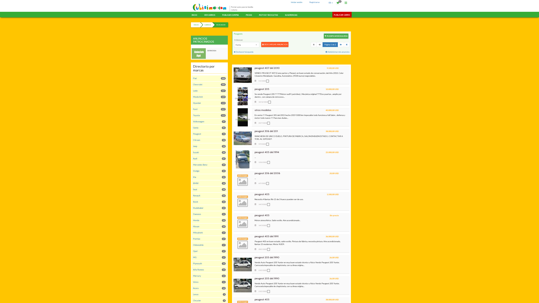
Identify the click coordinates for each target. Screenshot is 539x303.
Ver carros (209, 15)
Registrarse (314, 2)
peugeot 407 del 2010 (267, 68)
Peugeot (209, 134)
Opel (209, 251)
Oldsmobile (209, 245)
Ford (209, 109)
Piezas (249, 15)
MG (209, 257)
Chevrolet (209, 84)
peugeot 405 (262, 194)
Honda (209, 220)
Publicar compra (230, 15)
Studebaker (209, 208)
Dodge (209, 171)
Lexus (209, 294)
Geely (209, 127)
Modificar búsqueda (337, 36)
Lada (209, 90)
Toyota (209, 115)
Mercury (209, 276)
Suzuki (209, 152)
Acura (209, 288)
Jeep (209, 146)
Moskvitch (209, 97)
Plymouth (209, 263)
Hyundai (209, 103)
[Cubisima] (209, 7)
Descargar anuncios (276, 44)
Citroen (209, 140)
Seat (209, 189)
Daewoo (209, 214)
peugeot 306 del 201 (266, 131)
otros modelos (263, 110)
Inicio (194, 15)
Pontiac (209, 238)
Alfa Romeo (209, 269)
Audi (209, 158)
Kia (209, 177)
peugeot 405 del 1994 (267, 152)
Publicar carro (342, 15)
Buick (209, 201)
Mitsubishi (209, 232)
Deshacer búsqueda (244, 52)
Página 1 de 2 (330, 44)
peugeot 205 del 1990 (267, 257)
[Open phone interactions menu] (346, 3)
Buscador (220, 25)
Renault (209, 195)
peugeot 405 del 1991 (266, 236)
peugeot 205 (262, 89)
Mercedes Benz (209, 164)
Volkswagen (209, 121)
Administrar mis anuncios (338, 52)
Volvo (209, 282)
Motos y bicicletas (268, 15)
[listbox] (246, 45)
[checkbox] (268, 81)
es (330, 3)
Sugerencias (291, 15)
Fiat (209, 78)
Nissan (209, 226)
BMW (209, 183)
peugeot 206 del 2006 (267, 173)
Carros (207, 25)
